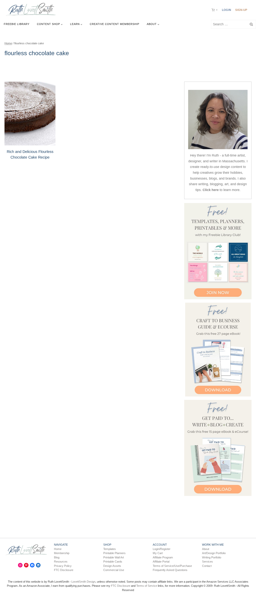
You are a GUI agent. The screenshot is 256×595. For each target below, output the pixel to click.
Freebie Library (16, 24)
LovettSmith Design (83, 581)
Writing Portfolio (211, 557)
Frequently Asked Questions (170, 570)
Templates (109, 549)
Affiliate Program (163, 557)
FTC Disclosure (63, 570)
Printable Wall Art (113, 557)
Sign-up (241, 9)
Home (57, 549)
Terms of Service (146, 585)
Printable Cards (112, 561)
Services (207, 561)
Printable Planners (114, 553)
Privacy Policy (63, 565)
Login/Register (161, 549)
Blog (56, 557)
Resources (60, 561)
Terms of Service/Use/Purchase (172, 565)
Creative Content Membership (114, 24)
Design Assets (112, 565)
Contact (207, 565)
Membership (61, 553)
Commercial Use (113, 570)
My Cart (158, 553)
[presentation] (29, 113)
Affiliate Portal (161, 561)
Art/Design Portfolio (214, 553)
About (205, 549)
